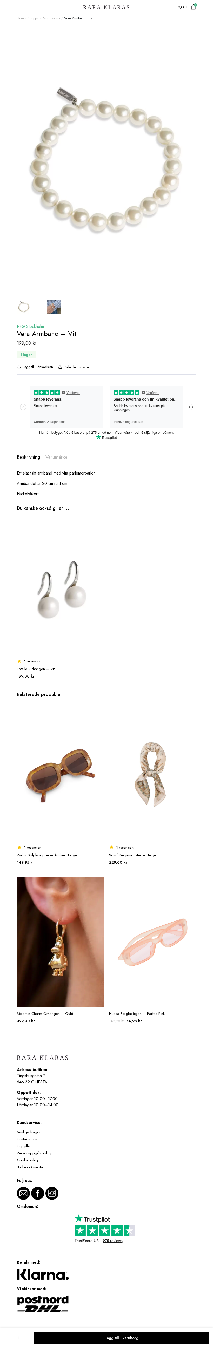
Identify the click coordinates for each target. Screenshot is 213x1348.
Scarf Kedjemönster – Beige (132, 855)
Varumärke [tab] (56, 457)
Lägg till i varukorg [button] (99, 531)
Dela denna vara (76, 367)
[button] (35, 367)
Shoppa (33, 18)
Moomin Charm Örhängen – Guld (45, 1014)
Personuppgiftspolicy (34, 1153)
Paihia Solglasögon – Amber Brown (47, 855)
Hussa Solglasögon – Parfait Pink (137, 1014)
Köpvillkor (25, 1146)
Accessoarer (52, 18)
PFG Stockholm (30, 326)
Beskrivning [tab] (28, 457)
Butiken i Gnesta (30, 1167)
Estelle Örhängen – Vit (36, 669)
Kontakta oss (27, 1139)
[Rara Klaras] (106, 7)
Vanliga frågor (29, 1132)
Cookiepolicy (28, 1160)
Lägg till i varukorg (121, 1338)
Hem (20, 18)
